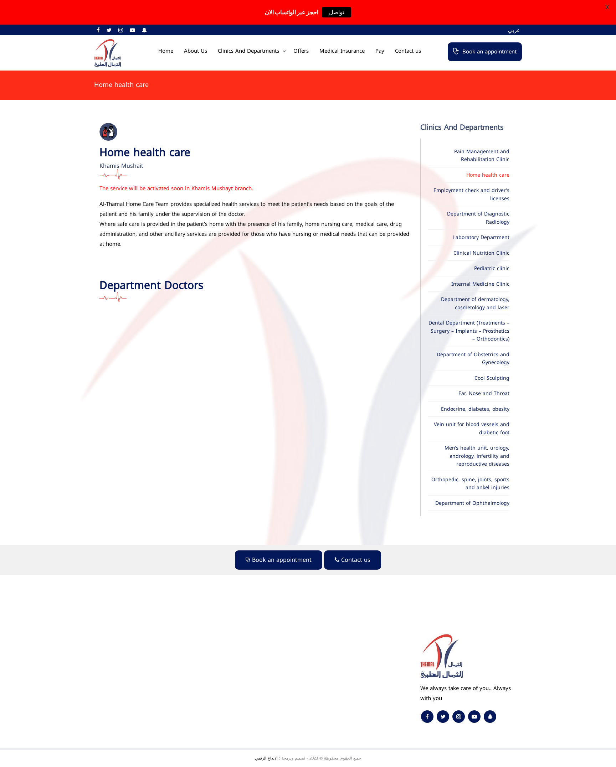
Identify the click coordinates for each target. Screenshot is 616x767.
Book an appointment (489, 52)
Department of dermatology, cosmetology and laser (475, 303)
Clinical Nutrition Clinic (481, 253)
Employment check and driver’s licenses (471, 194)
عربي (514, 30)
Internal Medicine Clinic (480, 284)
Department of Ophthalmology (472, 503)
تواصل (336, 12)
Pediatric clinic (491, 268)
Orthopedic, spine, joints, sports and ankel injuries (470, 484)
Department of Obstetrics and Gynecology (473, 359)
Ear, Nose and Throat (483, 393)
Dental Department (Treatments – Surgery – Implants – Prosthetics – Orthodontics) (468, 331)
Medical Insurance (342, 51)
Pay (379, 51)
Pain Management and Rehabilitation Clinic (481, 156)
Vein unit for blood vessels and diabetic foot (471, 428)
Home (165, 51)
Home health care (487, 175)
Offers (301, 51)
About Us (195, 51)
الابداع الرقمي (266, 758)
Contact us (408, 51)
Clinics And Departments (248, 51)
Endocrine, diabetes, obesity (475, 409)
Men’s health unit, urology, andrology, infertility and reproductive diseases (477, 456)
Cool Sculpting (491, 378)
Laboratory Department (481, 237)
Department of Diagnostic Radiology (478, 218)
